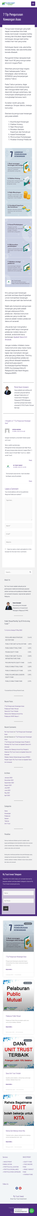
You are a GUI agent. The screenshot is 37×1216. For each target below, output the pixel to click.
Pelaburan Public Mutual (11, 708)
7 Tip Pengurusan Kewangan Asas (14, 706)
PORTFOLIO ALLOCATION (11, 1167)
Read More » (9, 969)
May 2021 (7, 793)
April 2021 (7, 795)
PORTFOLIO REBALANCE (11, 1169)
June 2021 (7, 790)
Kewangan (7, 813)
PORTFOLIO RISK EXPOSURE (12, 1172)
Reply (30, 460)
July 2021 (7, 788)
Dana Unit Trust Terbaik (11, 711)
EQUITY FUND (27, 1162)
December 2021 (8, 780)
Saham (6, 818)
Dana (6, 811)
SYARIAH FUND (28, 1174)
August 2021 (8, 785)
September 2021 (9, 782)
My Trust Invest (18, 465)
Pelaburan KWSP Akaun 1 (11, 716)
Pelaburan (7, 816)
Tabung (6, 821)
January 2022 (8, 777)
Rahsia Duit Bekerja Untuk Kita (13, 714)
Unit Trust (7, 823)
